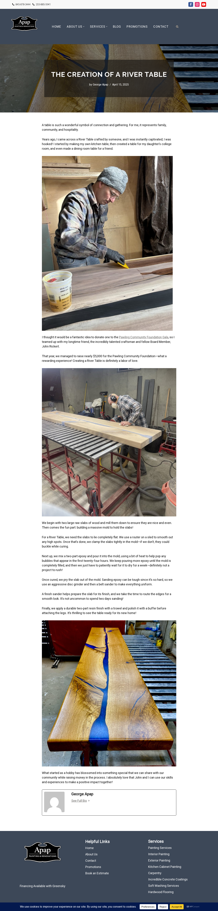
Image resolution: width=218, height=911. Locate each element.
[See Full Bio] (89, 800)
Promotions (137, 26)
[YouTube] (203, 4)
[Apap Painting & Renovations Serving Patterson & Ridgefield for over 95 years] (24, 26)
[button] (83, 26)
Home (56, 26)
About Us (91, 854)
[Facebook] (190, 4)
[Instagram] (197, 4)
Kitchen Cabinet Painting (164, 867)
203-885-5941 (43, 4)
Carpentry (154, 873)
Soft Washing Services (163, 885)
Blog (117, 26)
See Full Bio (79, 800)
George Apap (100, 84)
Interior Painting (158, 854)
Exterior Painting (159, 860)
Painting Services (160, 848)
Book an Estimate (97, 873)
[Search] (177, 26)
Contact (160, 26)
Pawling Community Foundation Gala (143, 337)
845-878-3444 (22, 4)
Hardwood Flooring (161, 892)
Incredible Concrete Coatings (168, 879)
